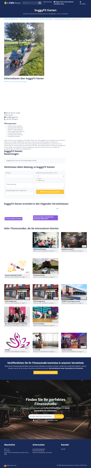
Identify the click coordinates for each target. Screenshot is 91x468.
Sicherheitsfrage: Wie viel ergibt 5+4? (16, 190)
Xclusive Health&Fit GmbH (13, 275)
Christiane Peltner (39, 275)
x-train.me (36, 350)
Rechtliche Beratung (38, 451)
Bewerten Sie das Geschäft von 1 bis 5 (46, 173)
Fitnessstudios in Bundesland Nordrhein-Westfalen (36, 19)
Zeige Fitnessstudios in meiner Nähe (46, 420)
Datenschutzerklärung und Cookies (42, 452)
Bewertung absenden (51, 192)
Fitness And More (38, 324)
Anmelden (83, 4)
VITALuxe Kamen (67, 350)
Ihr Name (8, 173)
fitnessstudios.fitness (11, 19)
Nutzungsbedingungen (39, 449)
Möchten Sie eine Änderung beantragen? (15, 81)
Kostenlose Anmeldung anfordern (46, 372)
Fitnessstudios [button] (47, 2)
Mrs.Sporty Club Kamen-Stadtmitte (16, 324)
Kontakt (63, 449)
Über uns (6, 449)
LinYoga (7, 350)
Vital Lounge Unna (11, 301)
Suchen (59, 416)
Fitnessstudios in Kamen (62, 19)
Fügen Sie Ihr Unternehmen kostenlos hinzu (63, 3)
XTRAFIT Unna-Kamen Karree (71, 301)
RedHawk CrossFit (68, 249)
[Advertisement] (67, 35)
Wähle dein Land (11, 465)
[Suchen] (40, 3)
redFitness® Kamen (39, 249)
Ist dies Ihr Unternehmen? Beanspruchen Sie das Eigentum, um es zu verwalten (45, 14)
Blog (5, 454)
